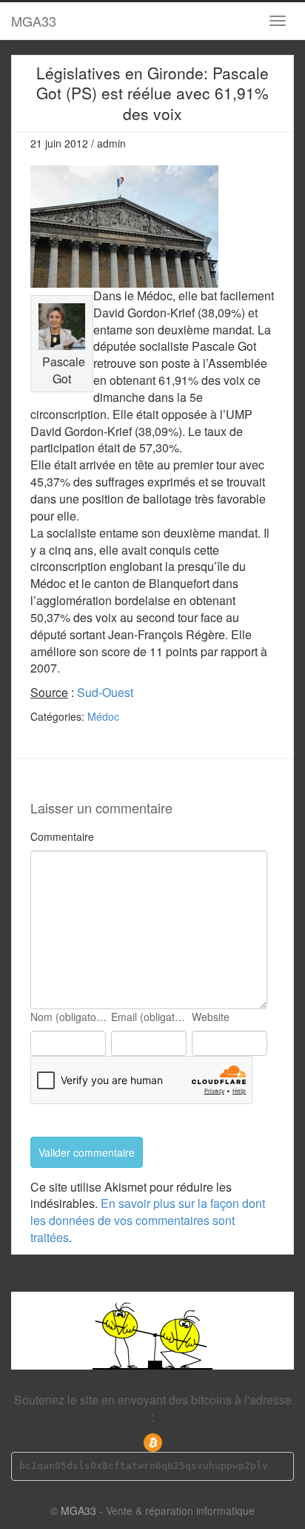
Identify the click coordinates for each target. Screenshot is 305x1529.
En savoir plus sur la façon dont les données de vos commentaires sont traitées (147, 1220)
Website (210, 1016)
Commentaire (62, 836)
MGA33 (33, 20)
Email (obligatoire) (150, 1016)
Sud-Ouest (105, 692)
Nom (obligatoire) (69, 1016)
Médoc (103, 716)
